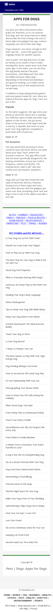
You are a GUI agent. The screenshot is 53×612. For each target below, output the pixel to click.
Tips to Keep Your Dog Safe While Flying (25, 309)
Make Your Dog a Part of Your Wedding (25, 498)
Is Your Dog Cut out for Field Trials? (23, 238)
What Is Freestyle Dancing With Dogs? (24, 277)
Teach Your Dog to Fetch (18, 334)
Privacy (33, 608)
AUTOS (12, 214)
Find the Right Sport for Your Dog (22, 491)
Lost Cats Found (13, 520)
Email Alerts (43, 605)
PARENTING (12, 223)
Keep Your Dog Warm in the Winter (23, 316)
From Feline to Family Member (20, 437)
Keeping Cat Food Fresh (17, 534)
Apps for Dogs (27, 19)
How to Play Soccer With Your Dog (22, 252)
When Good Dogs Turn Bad (19, 405)
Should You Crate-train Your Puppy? (23, 245)
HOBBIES (23, 214)
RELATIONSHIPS (34, 220)
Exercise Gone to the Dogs (19, 483)
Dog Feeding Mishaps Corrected (21, 366)
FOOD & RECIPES (36, 217)
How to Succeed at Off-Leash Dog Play (25, 373)
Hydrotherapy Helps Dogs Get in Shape (25, 505)
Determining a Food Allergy (19, 476)
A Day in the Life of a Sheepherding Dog (25, 454)
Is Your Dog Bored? (15, 341)
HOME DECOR (16, 220)
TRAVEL (32, 223)
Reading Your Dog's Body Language (23, 294)
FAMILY (10, 217)
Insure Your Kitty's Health (18, 419)
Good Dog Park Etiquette (18, 270)
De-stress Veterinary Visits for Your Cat (25, 527)
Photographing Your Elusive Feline (22, 387)
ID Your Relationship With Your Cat (22, 380)
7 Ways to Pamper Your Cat (19, 348)
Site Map (23, 608)
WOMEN (43, 223)
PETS (23, 223)
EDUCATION (36, 214)
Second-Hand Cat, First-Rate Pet (22, 542)
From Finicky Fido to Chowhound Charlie (25, 412)
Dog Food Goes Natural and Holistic (23, 469)
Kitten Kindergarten (15, 302)
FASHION (20, 217)
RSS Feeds (10, 605)
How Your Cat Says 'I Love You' (21, 513)
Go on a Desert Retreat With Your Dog (25, 462)
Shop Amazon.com (27, 605)
